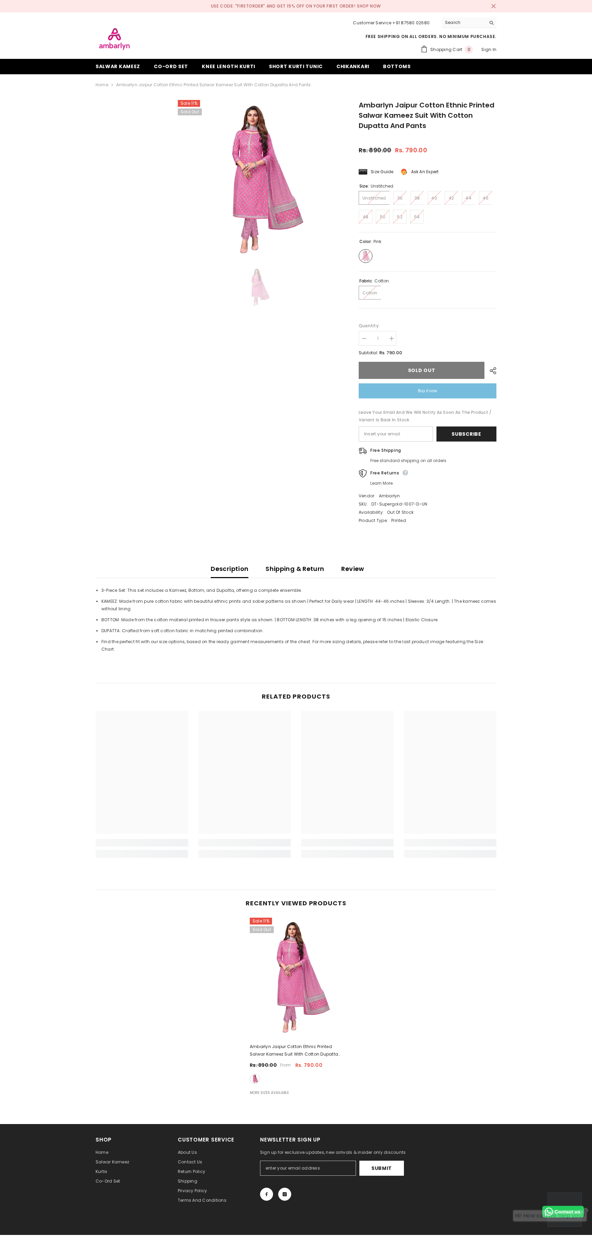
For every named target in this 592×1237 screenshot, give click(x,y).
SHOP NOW (369, 6)
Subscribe (466, 434)
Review (352, 568)
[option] (258, 180)
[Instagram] (284, 1194)
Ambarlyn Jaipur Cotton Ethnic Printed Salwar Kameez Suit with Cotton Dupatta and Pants (294, 1051)
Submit (381, 1168)
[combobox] (464, 22)
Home (102, 85)
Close (493, 6)
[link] (142, 842)
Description (229, 568)
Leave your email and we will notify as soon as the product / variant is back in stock (425, 416)
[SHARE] (490, 370)
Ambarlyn (389, 496)
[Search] (469, 22)
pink (255, 1079)
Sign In (488, 49)
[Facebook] (266, 1194)
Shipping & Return (295, 568)
